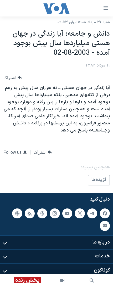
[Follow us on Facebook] (105, 213)
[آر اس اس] (30, 213)
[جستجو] (92, 280)
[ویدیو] (62, 280)
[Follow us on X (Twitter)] (80, 213)
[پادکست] (17, 213)
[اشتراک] (105, 226)
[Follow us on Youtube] (67, 213)
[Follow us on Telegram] (92, 213)
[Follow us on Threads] (42, 213)
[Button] (12, 77)
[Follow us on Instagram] (55, 213)
